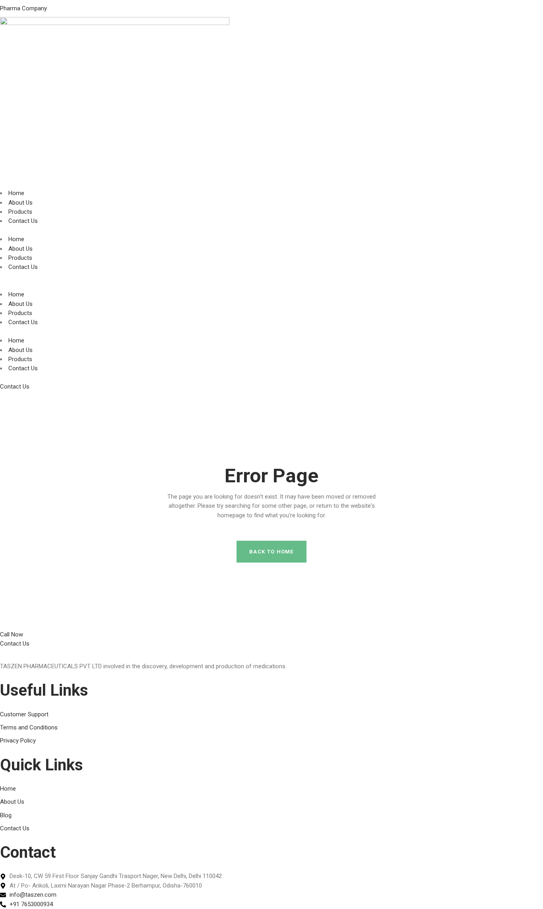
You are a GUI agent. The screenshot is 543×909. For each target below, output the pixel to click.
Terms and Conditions (29, 727)
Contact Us (23, 220)
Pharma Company (23, 8)
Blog (6, 815)
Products (20, 211)
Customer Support (24, 714)
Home (16, 193)
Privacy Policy (18, 740)
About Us (20, 202)
